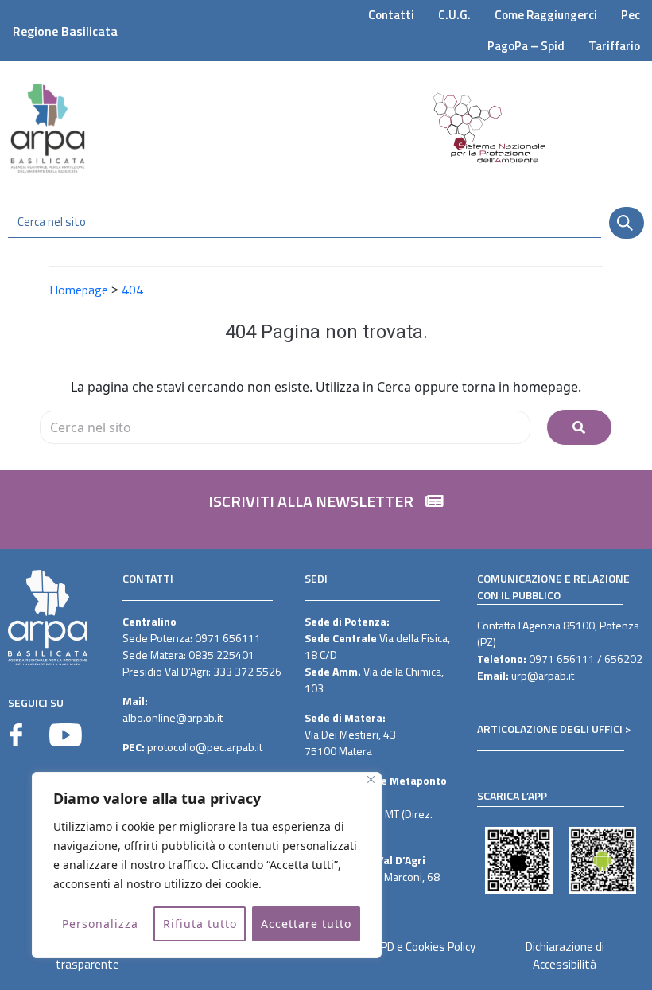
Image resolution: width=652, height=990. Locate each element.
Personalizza (100, 923)
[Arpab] (47, 127)
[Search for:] (285, 427)
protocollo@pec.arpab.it (204, 747)
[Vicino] (371, 779)
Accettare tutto (306, 923)
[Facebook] (16, 734)
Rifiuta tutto (200, 923)
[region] (207, 865)
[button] (326, 509)
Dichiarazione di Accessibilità (565, 955)
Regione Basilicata (65, 31)
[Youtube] (65, 734)
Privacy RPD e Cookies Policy (405, 946)
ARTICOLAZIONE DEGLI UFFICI (550, 728)
